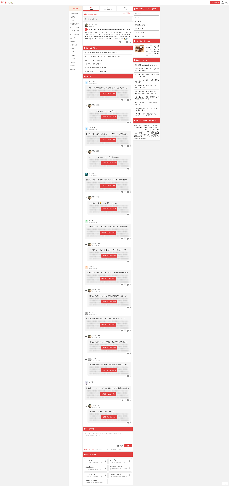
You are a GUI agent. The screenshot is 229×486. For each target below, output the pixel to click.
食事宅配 (72, 55)
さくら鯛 (92, 82)
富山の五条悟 (93, 24)
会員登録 (216, 2)
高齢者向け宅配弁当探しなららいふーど (146, 136)
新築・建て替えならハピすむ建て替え (146, 134)
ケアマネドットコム (7, 2)
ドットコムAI (74, 20)
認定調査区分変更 (140, 25)
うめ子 (91, 220)
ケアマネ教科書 (74, 34)
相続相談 (72, 69)
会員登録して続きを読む (108, 93)
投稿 (128, 446)
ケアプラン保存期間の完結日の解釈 (95, 68)
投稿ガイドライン (88, 449)
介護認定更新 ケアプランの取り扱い (96, 71)
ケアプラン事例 (74, 31)
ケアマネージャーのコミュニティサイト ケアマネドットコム (146, 130)
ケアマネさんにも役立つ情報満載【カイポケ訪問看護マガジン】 (147, 98)
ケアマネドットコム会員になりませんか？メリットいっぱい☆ (146, 115)
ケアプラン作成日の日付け (93, 64)
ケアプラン (112, 13)
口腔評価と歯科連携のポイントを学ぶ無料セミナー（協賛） (147, 70)
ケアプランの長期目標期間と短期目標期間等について (101, 53)
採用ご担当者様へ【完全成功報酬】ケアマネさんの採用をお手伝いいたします (147, 92)
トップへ (225, 484)
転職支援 (72, 17)
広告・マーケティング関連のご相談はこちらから (147, 103)
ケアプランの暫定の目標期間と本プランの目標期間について (103, 56)
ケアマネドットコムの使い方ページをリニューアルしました (147, 75)
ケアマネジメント (103, 13)
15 (130, 42)
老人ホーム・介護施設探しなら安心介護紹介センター (146, 127)
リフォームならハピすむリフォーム (146, 132)
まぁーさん (92, 173)
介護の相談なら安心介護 (141, 125)
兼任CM (91, 266)
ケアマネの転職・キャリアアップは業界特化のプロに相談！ (147, 86)
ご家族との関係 (139, 32)
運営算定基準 (74, 13)
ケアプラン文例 (74, 27)
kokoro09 (92, 128)
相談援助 (72, 41)
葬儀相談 (72, 66)
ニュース (124, 9)
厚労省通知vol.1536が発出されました (146, 65)
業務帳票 (72, 48)
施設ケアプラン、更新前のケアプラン (96, 60)
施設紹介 (72, 62)
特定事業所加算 (74, 24)
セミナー (72, 52)
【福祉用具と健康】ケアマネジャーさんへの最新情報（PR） (147, 109)
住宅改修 (72, 59)
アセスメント (139, 13)
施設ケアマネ (74, 38)
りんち (91, 312)
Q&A (91, 9)
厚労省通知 (73, 45)
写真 (121, 446)
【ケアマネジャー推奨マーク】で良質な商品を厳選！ (147, 81)
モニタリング (139, 28)
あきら (91, 382)
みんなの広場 (108, 9)
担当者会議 (138, 21)
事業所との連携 (139, 36)
